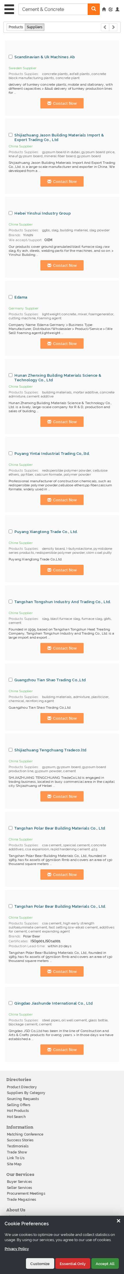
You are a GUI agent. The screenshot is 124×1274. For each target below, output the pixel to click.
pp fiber (27, 474)
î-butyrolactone (79, 549)
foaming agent (49, 318)
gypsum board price (97, 152)
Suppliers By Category (26, 1093)
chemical (16, 701)
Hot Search (16, 1117)
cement (15, 623)
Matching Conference (25, 1134)
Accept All (105, 1264)
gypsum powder (48, 771)
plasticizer (99, 697)
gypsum (48, 767)
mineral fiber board (60, 156)
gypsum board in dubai (61, 152)
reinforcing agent (40, 701)
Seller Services (19, 1188)
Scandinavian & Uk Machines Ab (44, 57)
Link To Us (16, 1158)
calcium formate (48, 474)
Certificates (18, 941)
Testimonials (18, 1146)
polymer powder (77, 474)
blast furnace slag (65, 619)
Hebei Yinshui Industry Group (42, 213)
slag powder (99, 230)
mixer (82, 314)
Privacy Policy (17, 1249)
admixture (81, 697)
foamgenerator (101, 314)
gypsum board (89, 156)
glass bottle (98, 1020)
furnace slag (92, 619)
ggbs (46, 230)
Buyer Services (19, 1182)
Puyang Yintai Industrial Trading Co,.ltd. (52, 453)
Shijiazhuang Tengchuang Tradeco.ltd (50, 750)
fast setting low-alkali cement (73, 927)
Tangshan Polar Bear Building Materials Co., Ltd (59, 828)
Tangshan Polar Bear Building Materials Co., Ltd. (60, 906)
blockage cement (23, 1024)
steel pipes (51, 1020)
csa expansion (37, 849)
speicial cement (76, 845)
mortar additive (85, 392)
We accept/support (25, 240)
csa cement (52, 845)
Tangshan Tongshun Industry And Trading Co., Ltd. (62, 601)
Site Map (14, 1164)
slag (55, 230)
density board (53, 549)
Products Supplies (23, 74)
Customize (40, 1264)
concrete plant (68, 78)
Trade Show (17, 1152)
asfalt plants (79, 74)
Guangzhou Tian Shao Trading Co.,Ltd (50, 680)
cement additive (40, 396)
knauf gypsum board (26, 156)
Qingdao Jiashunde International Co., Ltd (53, 1003)
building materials (57, 392)
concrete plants (55, 74)
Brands (14, 235)
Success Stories (20, 1140)
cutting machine (22, 318)
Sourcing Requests (23, 1099)
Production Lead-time (27, 946)
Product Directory (22, 1087)
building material (74, 230)
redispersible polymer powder (66, 470)
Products (16, 27)
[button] (117, 9)
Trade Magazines (21, 1200)
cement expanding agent (48, 931)
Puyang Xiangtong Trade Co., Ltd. (46, 531)
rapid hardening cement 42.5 (73, 849)
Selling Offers (18, 1105)
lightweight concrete (59, 314)
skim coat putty (99, 553)
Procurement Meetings (26, 1194)
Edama (20, 297)
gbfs (107, 619)
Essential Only (73, 1264)
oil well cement (74, 1020)
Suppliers (34, 27)
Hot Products (18, 1111)
